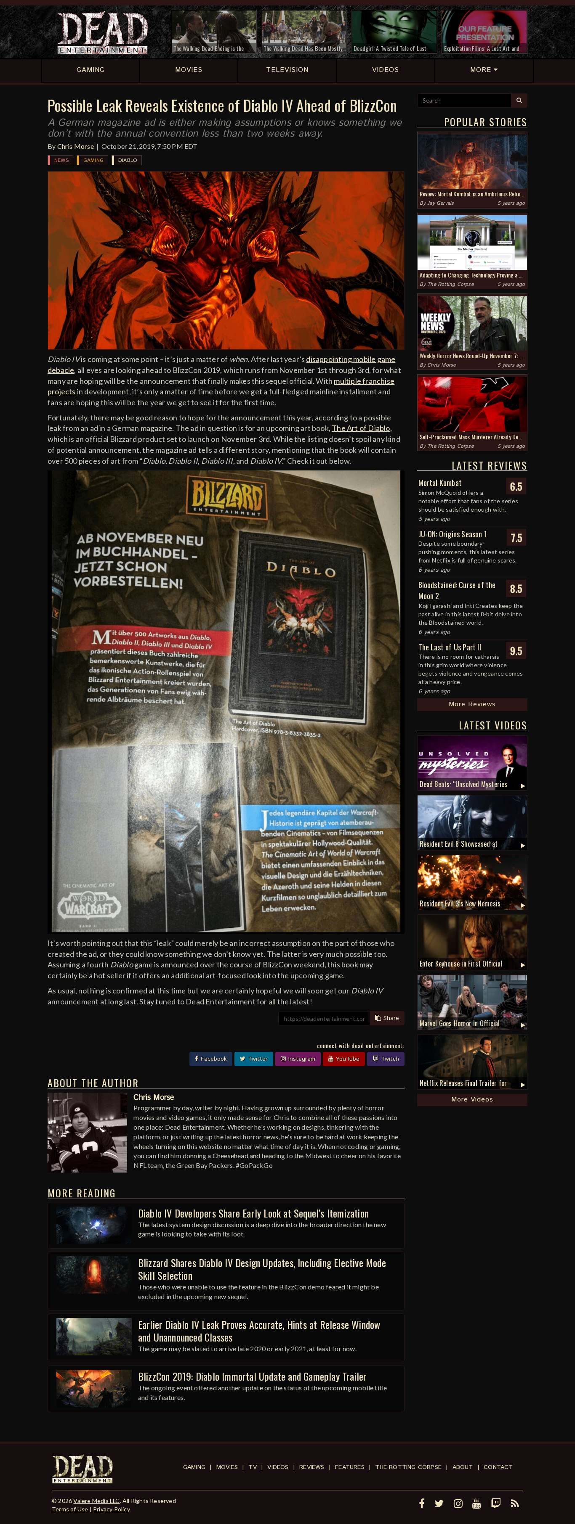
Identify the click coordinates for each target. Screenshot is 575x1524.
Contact (498, 1467)
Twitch (389, 1059)
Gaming (93, 160)
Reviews (311, 1467)
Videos (277, 1467)
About (463, 1467)
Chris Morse (75, 146)
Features (350, 1467)
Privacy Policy (111, 1509)
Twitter (257, 1059)
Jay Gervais (440, 203)
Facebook (213, 1059)
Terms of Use (70, 1509)
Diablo (127, 160)
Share (390, 1018)
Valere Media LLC (96, 1500)
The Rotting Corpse (450, 284)
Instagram (300, 1059)
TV (252, 1467)
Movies (227, 1467)
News (61, 160)
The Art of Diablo (361, 428)
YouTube (346, 1059)
